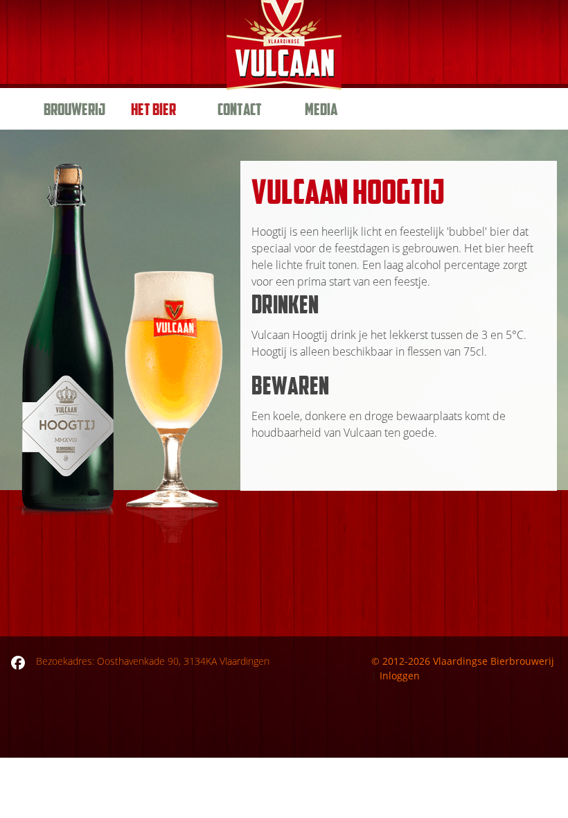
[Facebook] (18, 661)
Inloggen (400, 675)
